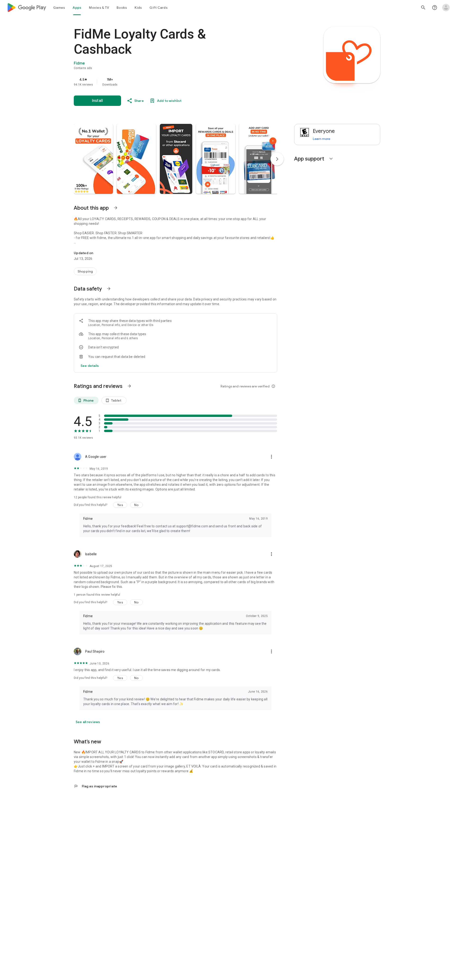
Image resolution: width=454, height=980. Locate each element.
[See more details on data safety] (90, 365)
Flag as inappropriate (95, 786)
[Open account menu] (446, 7)
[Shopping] (85, 271)
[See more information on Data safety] (108, 288)
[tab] (59, 7)
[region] (168, 82)
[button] (93, 159)
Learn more (321, 139)
